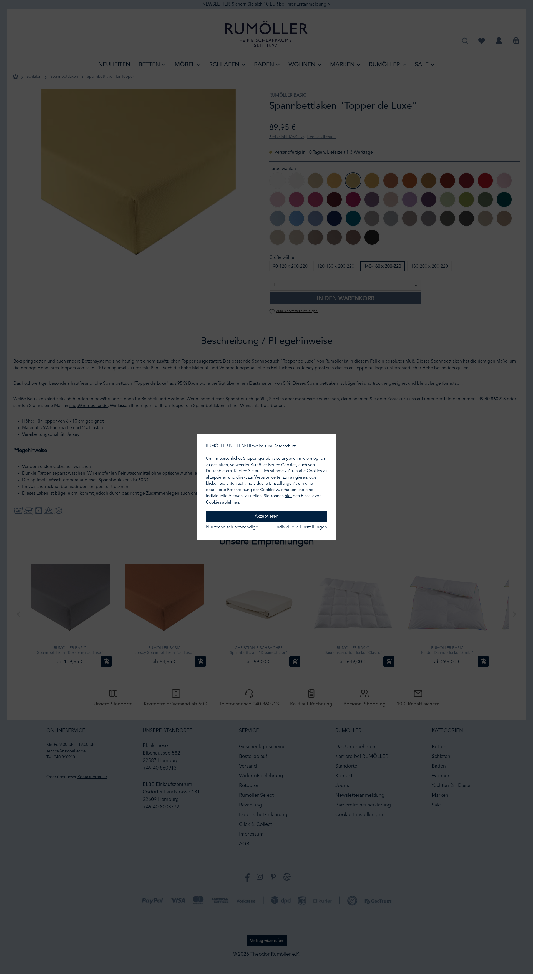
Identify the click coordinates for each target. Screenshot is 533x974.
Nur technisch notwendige (232, 527)
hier (288, 496)
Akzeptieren (266, 516)
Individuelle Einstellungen (301, 527)
